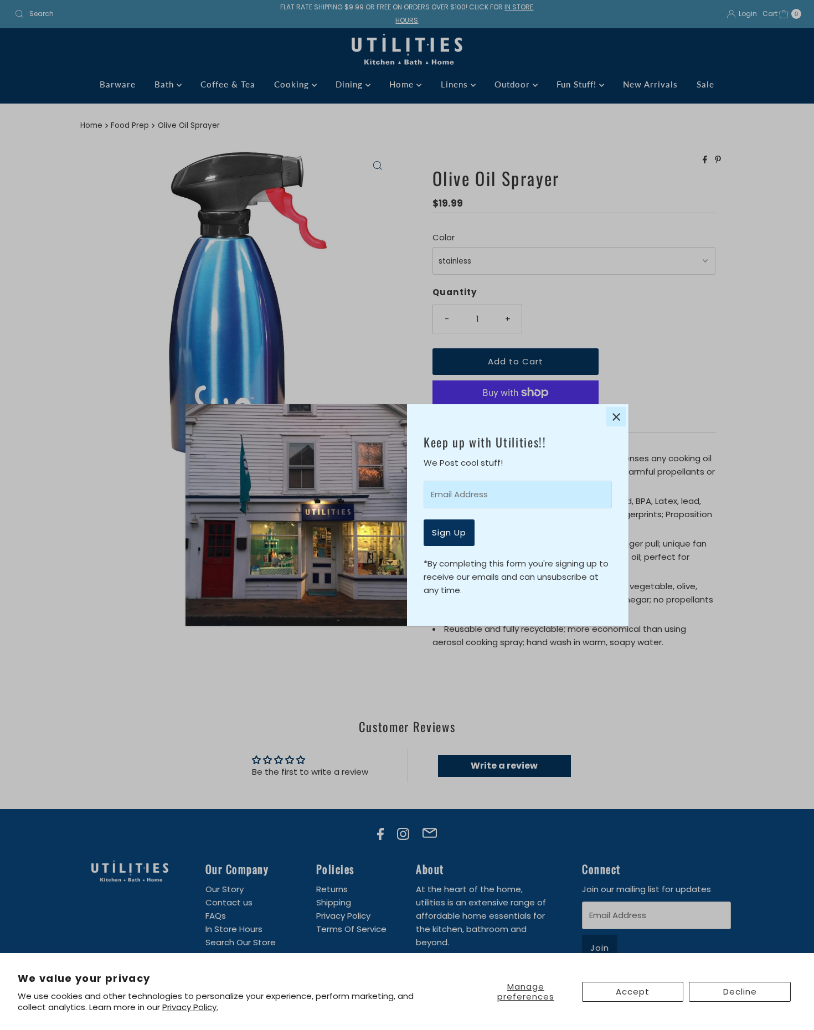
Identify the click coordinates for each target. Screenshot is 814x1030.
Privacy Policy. (190, 1007)
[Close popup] (616, 416)
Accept (633, 991)
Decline (740, 991)
